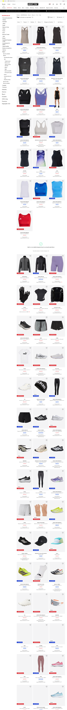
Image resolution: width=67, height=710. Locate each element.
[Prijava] (53, 4)
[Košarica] (64, 4)
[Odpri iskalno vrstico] (63, 8)
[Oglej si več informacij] (24, 54)
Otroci (13, 4)
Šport (29, 15)
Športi (33, 15)
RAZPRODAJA (24, 15)
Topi (40, 15)
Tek (37, 15)
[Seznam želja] (60, 4)
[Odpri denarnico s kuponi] (49, 4)
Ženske (3, 4)
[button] (51, 17)
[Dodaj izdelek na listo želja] (30, 27)
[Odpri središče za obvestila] (57, 4)
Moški (9, 4)
